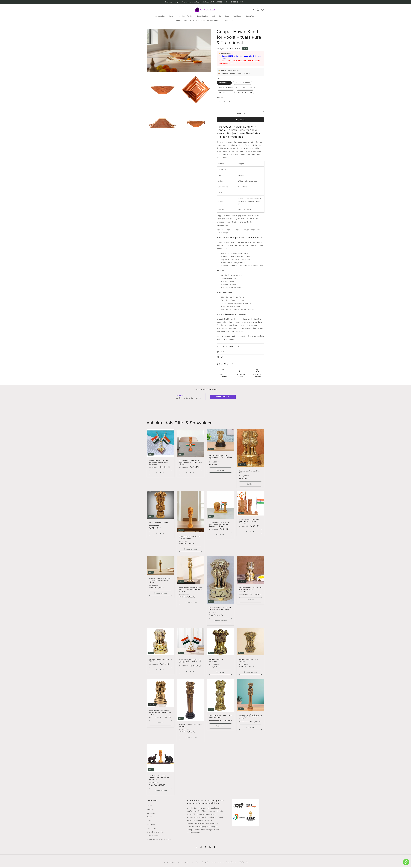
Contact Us (151, 813)
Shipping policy (244, 862)
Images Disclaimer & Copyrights (159, 839)
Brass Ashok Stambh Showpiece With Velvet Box (160, 660)
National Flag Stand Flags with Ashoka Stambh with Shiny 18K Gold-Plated (190, 661)
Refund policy (205, 862)
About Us (150, 809)
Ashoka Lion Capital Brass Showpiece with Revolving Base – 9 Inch (220, 457)
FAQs (148, 820)
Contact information (217, 862)
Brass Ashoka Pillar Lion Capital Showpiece (190, 725)
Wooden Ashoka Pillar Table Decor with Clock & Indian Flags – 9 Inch (190, 462)
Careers (150, 817)
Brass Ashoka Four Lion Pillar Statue (249, 472)
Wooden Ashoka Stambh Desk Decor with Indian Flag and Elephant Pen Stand (219, 524)
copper (231, 151)
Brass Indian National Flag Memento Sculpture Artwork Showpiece (159, 462)
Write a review (222, 397)
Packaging (151, 824)
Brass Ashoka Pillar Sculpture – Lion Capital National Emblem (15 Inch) (160, 580)
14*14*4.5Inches (225, 92)
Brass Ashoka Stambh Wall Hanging (248, 660)
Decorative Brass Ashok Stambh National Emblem (220, 716)
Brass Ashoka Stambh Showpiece (216, 660)
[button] (161, 16)
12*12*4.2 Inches (245, 87)
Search (149, 805)
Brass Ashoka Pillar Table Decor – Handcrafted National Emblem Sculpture (190, 589)
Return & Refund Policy (155, 832)
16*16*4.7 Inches (245, 92)
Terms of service (231, 862)
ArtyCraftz (171, 862)
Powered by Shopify (181, 862)
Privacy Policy (152, 828)
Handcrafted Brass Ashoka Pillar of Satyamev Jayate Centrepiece (250, 589)
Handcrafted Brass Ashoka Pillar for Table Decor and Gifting (220, 608)
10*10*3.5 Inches (226, 87)
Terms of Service (153, 836)
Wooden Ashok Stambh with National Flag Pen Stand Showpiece (249, 521)
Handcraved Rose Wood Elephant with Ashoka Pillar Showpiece (159, 777)
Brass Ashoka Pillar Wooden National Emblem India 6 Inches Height (160, 712)
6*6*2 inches (224, 83)
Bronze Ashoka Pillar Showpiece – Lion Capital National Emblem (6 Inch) (250, 716)
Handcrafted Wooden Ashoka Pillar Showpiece (189, 537)
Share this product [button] (226, 364)
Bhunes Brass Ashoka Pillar (159, 522)
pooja (247, 219)
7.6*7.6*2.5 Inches (242, 83)
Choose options (190, 549)
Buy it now (240, 120)
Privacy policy (194, 862)
